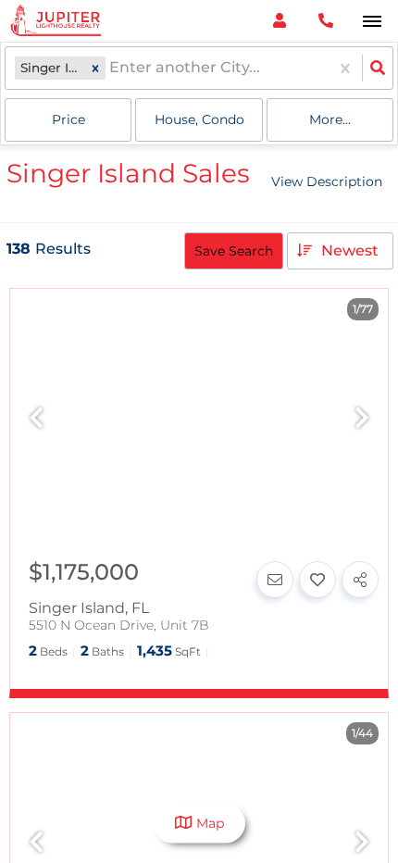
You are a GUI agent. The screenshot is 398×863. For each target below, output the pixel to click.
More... (330, 119)
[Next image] (362, 419)
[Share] (360, 579)
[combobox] (111, 68)
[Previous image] (36, 419)
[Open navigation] (371, 22)
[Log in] (279, 21)
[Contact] (274, 579)
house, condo (199, 119)
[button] (95, 68)
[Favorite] (317, 579)
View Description (326, 181)
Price (68, 119)
